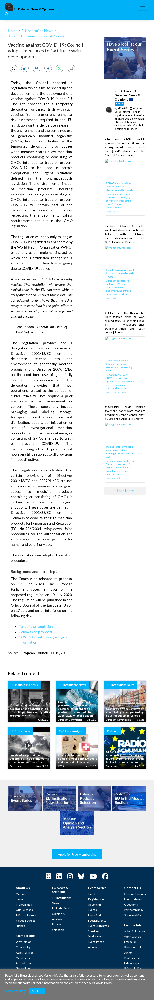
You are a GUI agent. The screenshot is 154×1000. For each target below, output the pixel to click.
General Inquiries (135, 894)
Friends (20, 925)
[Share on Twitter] (13, 68)
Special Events (97, 920)
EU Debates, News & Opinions (34, 9)
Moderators (95, 936)
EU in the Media (62, 908)
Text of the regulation (36, 626)
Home (12, 30)
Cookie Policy (103, 983)
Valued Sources (25, 920)
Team (19, 899)
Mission (21, 894)
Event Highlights (98, 925)
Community (23, 947)
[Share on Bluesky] (36, 68)
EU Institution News (37, 30)
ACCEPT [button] (37, 990)
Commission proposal (35, 632)
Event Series (96, 915)
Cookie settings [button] (16, 991)
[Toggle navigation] (142, 7)
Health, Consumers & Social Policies (36, 36)
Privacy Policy (132, 968)
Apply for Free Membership (77, 854)
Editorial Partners (27, 915)
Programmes (24, 904)
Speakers (94, 931)
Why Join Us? (24, 941)
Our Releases (24, 910)
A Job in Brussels (135, 931)
